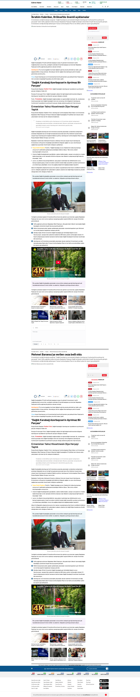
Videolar (82, 6)
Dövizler (69, 682)
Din (70, 10)
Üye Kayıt (88, 682)
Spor (62, 6)
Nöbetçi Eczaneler (47, 686)
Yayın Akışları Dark (47, 684)
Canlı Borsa (58, 680)
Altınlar (69, 680)
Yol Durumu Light (35, 684)
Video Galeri (80, 682)
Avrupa (61, 10)
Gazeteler (89, 6)
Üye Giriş (88, 680)
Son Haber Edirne (35, 14)
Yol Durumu (95, 674)
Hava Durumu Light (35, 680)
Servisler (42, 6)
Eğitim (74, 10)
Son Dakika (34, 6)
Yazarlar (79, 684)
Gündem (49, 6)
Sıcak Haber (80, 688)
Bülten (66, 10)
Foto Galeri (74, 6)
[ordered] (49, 344)
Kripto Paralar (105, 674)
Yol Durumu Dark (35, 686)
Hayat (79, 10)
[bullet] (51, 344)
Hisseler (78, 674)
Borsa (33, 674)
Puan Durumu (70, 674)
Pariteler (86, 674)
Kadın (67, 6)
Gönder (35, 344)
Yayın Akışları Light (47, 682)
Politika (84, 10)
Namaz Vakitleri (41, 674)
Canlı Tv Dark (46, 680)
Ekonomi (56, 6)
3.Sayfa (55, 10)
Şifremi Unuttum (90, 684)
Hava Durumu (60, 674)
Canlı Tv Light (34, 688)
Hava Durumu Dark (35, 682)
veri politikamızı (86, 694)
